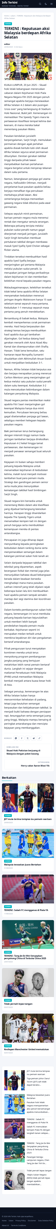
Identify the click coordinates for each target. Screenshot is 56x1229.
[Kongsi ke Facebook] (21, 738)
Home (6, 16)
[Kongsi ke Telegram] (33, 738)
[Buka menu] (51, 3)
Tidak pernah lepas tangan (18, 1003)
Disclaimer (32, 1220)
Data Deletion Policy (45, 1220)
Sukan (11, 1220)
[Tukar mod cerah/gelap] (45, 3)
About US (5, 1225)
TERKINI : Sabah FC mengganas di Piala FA (26, 910)
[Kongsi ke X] (27, 738)
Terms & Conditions (18, 1225)
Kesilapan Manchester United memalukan (26, 1049)
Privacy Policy (20, 1220)
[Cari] (40, 3)
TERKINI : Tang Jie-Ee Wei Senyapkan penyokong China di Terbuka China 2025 (25, 957)
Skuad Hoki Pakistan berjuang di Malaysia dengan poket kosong (23, 750)
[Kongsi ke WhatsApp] (15, 738)
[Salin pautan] (39, 738)
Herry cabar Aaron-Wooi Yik (35, 764)
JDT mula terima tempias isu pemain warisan (28, 819)
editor (7, 44)
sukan (13, 16)
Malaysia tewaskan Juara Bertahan (22, 864)
